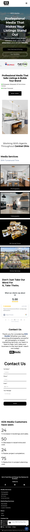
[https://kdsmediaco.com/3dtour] (15, 230)
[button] (26, 3)
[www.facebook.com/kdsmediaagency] (5, 485)
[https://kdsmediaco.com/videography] (15, 203)
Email (5, 383)
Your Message (7, 390)
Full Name (7, 369)
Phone (6, 376)
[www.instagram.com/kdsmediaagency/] (15, 485)
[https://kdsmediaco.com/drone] (15, 258)
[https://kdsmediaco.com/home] (6, 3)
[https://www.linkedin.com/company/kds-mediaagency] (24, 485)
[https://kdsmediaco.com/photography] (15, 176)
